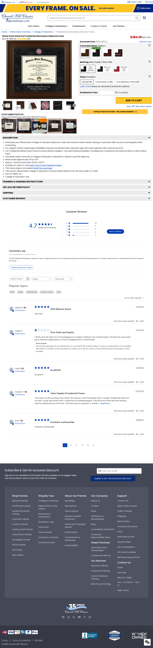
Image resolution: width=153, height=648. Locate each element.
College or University (48, 500)
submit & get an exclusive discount (113, 478)
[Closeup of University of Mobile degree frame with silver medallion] (69, 125)
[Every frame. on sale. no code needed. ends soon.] (76, 8)
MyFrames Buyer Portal (128, 557)
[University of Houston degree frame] (8, 125)
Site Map (39, 640)
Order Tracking (124, 511)
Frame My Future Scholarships (99, 549)
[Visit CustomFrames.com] (42, 1)
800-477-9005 (124, 577)
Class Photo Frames (22, 534)
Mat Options (71, 506)
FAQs (119, 531)
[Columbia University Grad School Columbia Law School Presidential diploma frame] (24, 125)
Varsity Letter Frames (22, 529)
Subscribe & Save (125, 536)
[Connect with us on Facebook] (63, 617)
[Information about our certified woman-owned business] (139, 635)
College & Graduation (56, 26)
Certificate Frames (21, 506)
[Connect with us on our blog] (90, 617)
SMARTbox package (42, 168)
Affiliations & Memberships (97, 517)
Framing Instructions (127, 526)
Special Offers (124, 542)
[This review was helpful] (137, 411)
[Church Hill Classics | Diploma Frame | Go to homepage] (17, 18)
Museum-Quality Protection (73, 517)
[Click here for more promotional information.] (136, 112)
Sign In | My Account (127, 506)
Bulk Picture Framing (101, 584)
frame (12, 292)
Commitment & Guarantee (72, 539)
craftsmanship (31, 292)
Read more (105, 403)
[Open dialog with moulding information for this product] (149, 45)
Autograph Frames (21, 539)
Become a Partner (99, 565)
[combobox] (41, 279)
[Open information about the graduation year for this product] (116, 92)
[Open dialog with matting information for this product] (149, 61)
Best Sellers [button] (33, 26)
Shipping (8, 192)
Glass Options (72, 511)
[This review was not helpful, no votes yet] (141, 321)
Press (93, 511)
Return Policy (123, 521)
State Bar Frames (20, 519)
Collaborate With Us (101, 555)
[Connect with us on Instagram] (74, 617)
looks (59, 292)
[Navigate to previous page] (59, 445)
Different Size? (145, 42)
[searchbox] (17, 279)
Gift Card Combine (126, 552)
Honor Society (45, 532)
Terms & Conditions (21, 640)
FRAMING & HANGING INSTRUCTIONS (23, 181)
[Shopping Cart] (144, 18)
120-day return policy (16, 187)
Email (120, 567)
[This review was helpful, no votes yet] (137, 358)
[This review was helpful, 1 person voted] (137, 321)
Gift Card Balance (126, 547)
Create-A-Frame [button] (98, 26)
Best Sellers (17, 555)
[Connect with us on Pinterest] (85, 617)
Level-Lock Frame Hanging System (45, 165)
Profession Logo (46, 522)
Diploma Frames (20, 500)
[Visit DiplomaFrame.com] (8, 1)
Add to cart (134, 100)
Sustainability (71, 545)
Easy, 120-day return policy (139, 106)
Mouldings (70, 500)
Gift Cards (17, 550)
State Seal (43, 527)
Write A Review (115, 231)
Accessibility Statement (102, 529)
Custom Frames (20, 524)
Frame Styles (71, 532)
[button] (149, 2)
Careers (95, 506)
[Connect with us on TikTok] (68, 617)
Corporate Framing (100, 570)
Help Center (123, 590)
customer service (46, 292)
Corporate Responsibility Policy (101, 536)
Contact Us (122, 500)
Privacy (4, 640)
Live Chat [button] (121, 572)
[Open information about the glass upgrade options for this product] (149, 76)
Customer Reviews (14, 198)
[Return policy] (114, 635)
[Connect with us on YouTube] (79, 617)
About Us (95, 500)
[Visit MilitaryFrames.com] (25, 1)
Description (10, 137)
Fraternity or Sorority (48, 537)
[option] (85, 53)
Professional (79, 26)
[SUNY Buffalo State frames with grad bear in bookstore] (39, 125)
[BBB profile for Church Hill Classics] (89, 635)
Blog (93, 524)
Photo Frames (19, 544)
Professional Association (44, 515)
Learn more (85, 86)
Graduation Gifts (46, 542)
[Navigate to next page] (93, 445)
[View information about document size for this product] (107, 42)
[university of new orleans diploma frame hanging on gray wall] (54, 125)
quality (20, 292)
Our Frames (118, 26)
